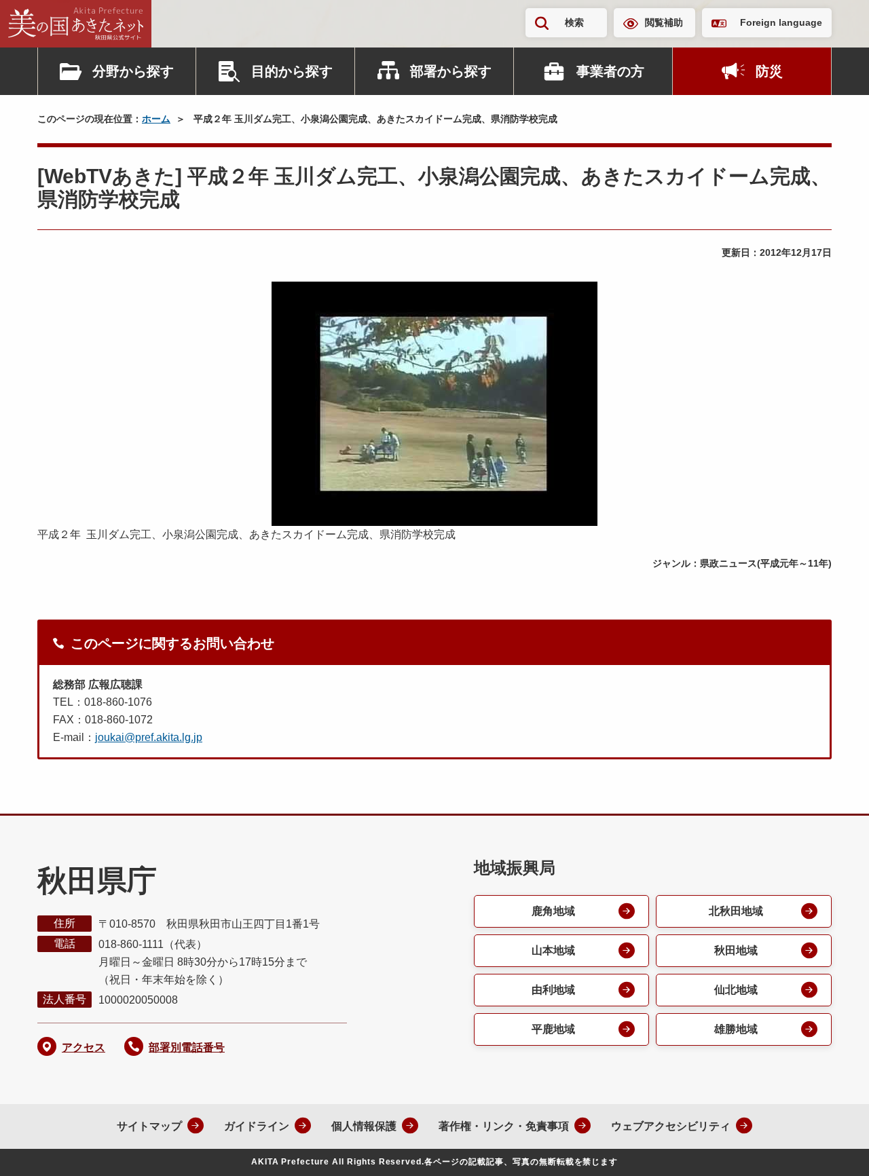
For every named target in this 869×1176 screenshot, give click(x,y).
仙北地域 (736, 989)
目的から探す (292, 71)
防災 (769, 71)
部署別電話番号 (187, 1047)
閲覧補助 (664, 22)
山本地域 (553, 950)
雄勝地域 (736, 1029)
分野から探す (133, 71)
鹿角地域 (553, 911)
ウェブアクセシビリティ (671, 1126)
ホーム (156, 118)
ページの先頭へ (831, 1147)
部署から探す (451, 71)
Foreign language (781, 22)
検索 (574, 22)
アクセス (83, 1047)
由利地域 (553, 989)
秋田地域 (736, 950)
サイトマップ (149, 1126)
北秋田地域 (736, 911)
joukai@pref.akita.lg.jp (148, 737)
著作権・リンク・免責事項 (504, 1126)
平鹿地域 (553, 1029)
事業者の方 (610, 71)
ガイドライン (256, 1126)
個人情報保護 (363, 1126)
